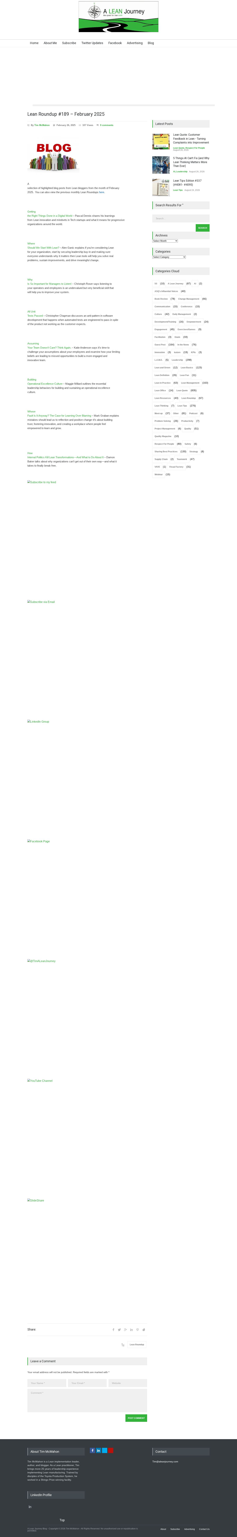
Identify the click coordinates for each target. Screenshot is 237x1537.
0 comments (106, 125)
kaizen (177, 352)
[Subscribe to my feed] (87, 540)
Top (62, 1520)
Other (176, 413)
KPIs (193, 352)
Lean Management (190, 383)
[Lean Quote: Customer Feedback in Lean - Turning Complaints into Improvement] (161, 141)
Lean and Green (162, 367)
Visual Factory (176, 467)
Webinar (159, 474)
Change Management (188, 299)
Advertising (135, 43)
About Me (50, 43)
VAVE (157, 467)
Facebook (115, 43)
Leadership (181, 171)
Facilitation (160, 337)
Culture (158, 314)
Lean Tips (178, 190)
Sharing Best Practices (166, 451)
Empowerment (194, 322)
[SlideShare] (87, 1258)
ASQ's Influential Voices (166, 291)
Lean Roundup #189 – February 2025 (65, 114)
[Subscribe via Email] (87, 660)
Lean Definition (162, 375)
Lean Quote (178, 148)
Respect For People (195, 148)
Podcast (193, 413)
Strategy (193, 451)
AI (174, 171)
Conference (186, 306)
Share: (31, 1329)
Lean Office (160, 390)
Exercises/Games (186, 329)
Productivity (187, 421)
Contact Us (204, 1529)
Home (34, 43)
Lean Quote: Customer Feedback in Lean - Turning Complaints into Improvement (191, 138)
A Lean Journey (175, 283)
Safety (188, 444)
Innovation (160, 352)
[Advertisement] (118, 78)
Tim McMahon (42, 125)
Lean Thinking (161, 406)
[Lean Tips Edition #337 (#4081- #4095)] (161, 187)
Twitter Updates (92, 43)
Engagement (161, 329)
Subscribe (69, 43)
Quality (187, 428)
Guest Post (160, 345)
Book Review (161, 299)
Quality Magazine (163, 436)
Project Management (165, 428)
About (163, 1529)
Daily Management (181, 314)
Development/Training (165, 322)
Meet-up (159, 413)
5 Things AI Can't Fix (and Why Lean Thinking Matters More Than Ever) (191, 162)
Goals (177, 337)
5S (156, 283)
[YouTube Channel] (87, 1139)
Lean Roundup (137, 1344)
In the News (183, 345)
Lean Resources (163, 398)
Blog (151, 43)
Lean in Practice (163, 383)
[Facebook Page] (87, 899)
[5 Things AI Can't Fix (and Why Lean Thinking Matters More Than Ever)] (161, 165)
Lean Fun (184, 375)
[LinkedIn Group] (87, 779)
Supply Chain (161, 459)
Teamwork (182, 459)
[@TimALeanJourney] (87, 1019)
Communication (162, 306)
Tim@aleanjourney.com (165, 1461)
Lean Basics (187, 367)
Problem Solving (163, 421)
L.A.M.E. (159, 360)
